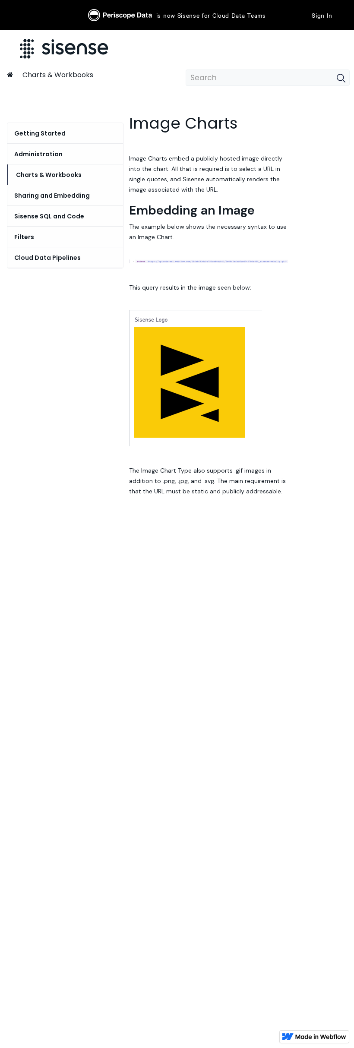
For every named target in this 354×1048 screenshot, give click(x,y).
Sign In (322, 15)
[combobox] (268, 77)
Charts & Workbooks (57, 75)
